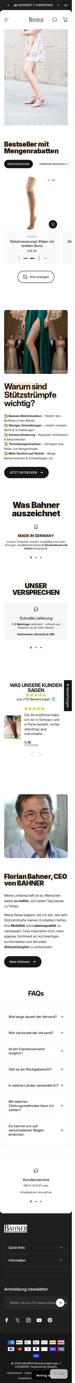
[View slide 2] (36, 557)
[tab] (18, 164)
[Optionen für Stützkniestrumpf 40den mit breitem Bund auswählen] (53, 224)
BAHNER (32, 236)
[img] (36, 695)
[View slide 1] (31, 557)
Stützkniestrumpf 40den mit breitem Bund (32, 243)
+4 (45, 258)
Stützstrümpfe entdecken (27, 114)
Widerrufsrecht (14, 1373)
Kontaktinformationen (29, 1378)
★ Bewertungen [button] (68, 695)
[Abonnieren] (60, 1303)
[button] (33, 754)
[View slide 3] (41, 557)
